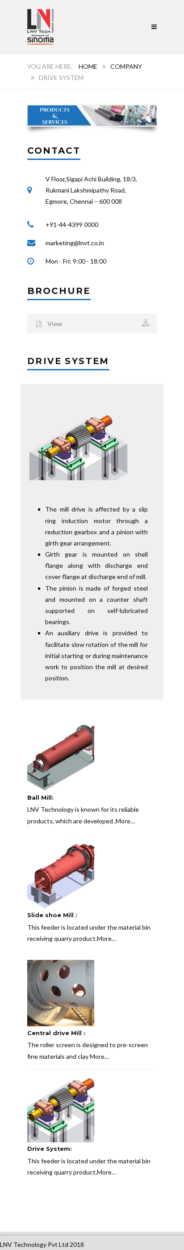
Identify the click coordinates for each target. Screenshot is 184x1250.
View (54, 323)
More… (125, 821)
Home (88, 66)
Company (126, 66)
